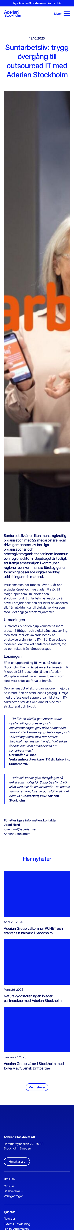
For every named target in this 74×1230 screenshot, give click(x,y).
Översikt (9, 1219)
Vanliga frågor (13, 1196)
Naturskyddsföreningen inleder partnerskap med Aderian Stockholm (33, 998)
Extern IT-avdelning (17, 1224)
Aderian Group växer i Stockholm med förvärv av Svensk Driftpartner (34, 1065)
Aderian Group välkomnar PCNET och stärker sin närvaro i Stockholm (33, 930)
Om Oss (9, 1186)
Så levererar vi (13, 1191)
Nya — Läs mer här (37, 3)
